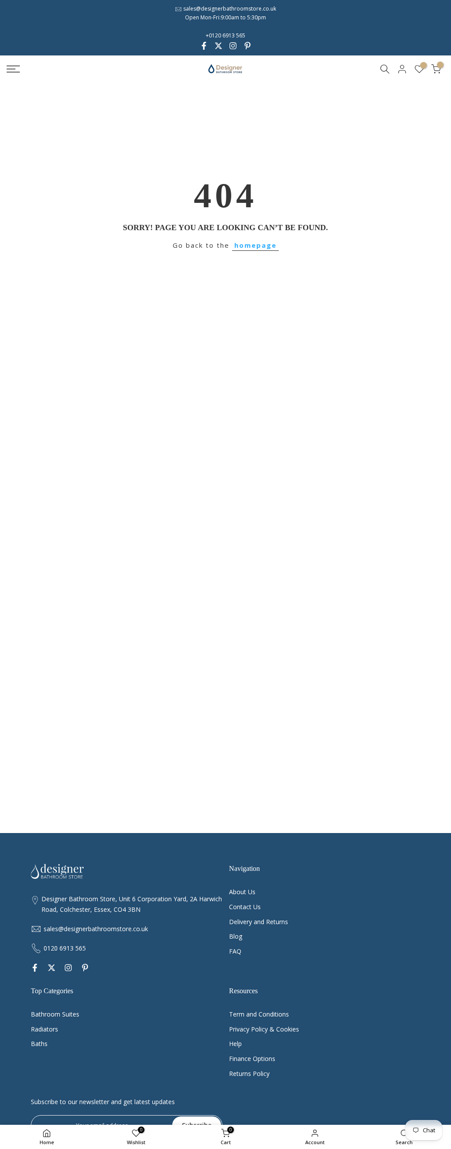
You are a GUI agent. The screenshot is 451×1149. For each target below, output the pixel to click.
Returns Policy (249, 1073)
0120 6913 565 (65, 948)
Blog (235, 936)
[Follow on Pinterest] (247, 45)
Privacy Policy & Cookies (264, 1029)
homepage (255, 245)
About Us (242, 892)
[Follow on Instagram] (233, 45)
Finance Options (252, 1058)
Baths (39, 1043)
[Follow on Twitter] (218, 45)
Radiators (44, 1029)
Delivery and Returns (258, 922)
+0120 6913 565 (225, 35)
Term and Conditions (259, 1014)
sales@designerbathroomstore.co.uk (229, 8)
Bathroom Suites (55, 1014)
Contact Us (245, 907)
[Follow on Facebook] (204, 45)
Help (235, 1043)
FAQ (235, 951)
